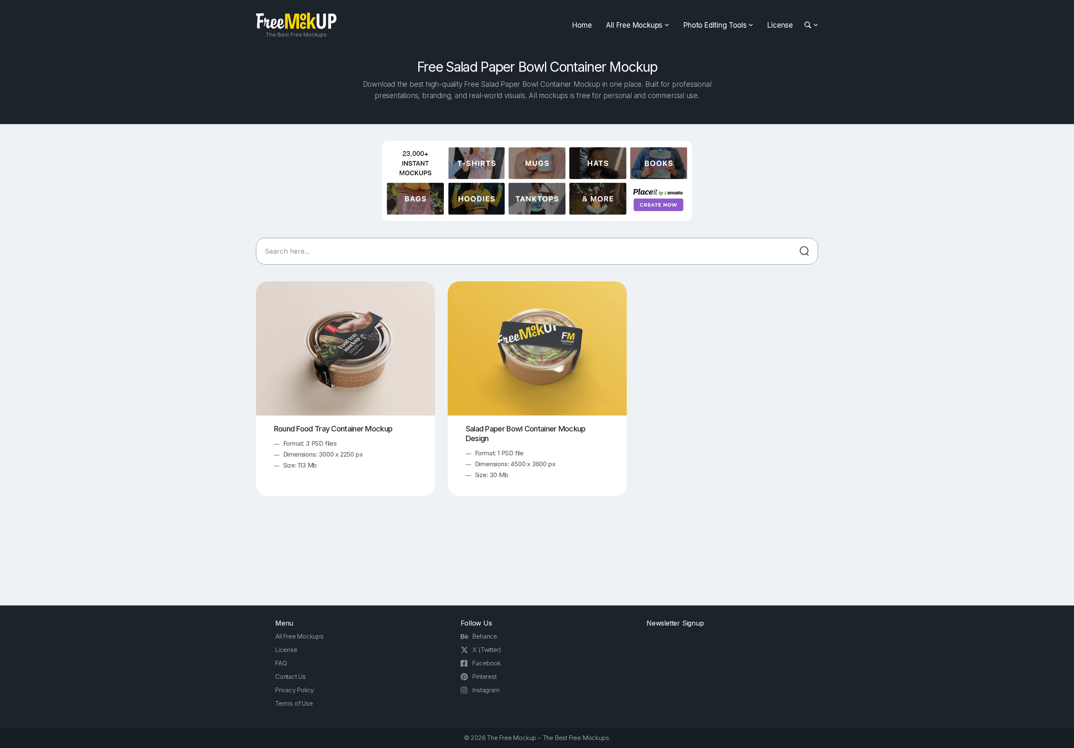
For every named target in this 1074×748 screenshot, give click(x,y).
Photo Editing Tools (714, 25)
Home (582, 25)
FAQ (281, 663)
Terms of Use (294, 703)
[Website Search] (809, 25)
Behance (484, 636)
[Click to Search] (804, 251)
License (780, 25)
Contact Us (290, 676)
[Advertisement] (537, 558)
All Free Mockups (634, 25)
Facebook (486, 663)
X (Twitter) (486, 650)
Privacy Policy (294, 690)
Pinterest (484, 676)
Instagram (485, 690)
